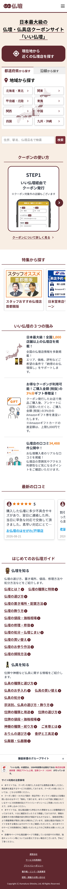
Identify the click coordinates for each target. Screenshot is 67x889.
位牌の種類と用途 (17, 712)
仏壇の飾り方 (14, 611)
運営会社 (33, 854)
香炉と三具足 (44, 734)
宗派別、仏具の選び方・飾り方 (27, 705)
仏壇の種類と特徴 (41, 589)
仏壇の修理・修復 (17, 625)
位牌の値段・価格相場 (20, 719)
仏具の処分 (12, 698)
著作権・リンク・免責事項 (33, 871)
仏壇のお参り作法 (17, 647)
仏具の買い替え (46, 691)
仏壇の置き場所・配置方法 (23, 604)
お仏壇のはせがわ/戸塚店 (24, 530)
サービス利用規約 (33, 859)
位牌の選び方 (48, 712)
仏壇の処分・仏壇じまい (22, 633)
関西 (9, 111)
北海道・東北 (15, 90)
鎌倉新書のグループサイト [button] (33, 758)
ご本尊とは (49, 727)
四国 (9, 121)
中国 (40, 111)
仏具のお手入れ (15, 691)
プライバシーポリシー (33, 865)
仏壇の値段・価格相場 (20, 618)
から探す (18, 70)
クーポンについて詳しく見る (31, 237)
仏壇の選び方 (14, 597)
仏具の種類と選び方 (19, 683)
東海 (40, 101)
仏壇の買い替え (15, 640)
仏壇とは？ (12, 589)
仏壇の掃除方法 (15, 654)
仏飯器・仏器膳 (15, 741)
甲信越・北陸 (15, 101)
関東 (40, 90)
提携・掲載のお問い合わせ (33, 877)
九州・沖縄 (44, 121)
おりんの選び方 (15, 734)
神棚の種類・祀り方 (19, 727)
